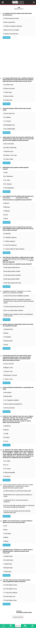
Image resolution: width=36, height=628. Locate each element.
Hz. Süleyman (8, 184)
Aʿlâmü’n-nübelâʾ (8, 159)
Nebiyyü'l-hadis (8, 556)
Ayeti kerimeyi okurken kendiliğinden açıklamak (16, 296)
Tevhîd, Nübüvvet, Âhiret (10, 585)
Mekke (6, 537)
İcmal (6, 215)
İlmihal (6, 333)
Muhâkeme (7, 426)
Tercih (6, 441)
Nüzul (6, 218)
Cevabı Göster (6, 37)
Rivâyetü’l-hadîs (8, 568)
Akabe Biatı (7, 233)
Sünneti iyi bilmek (8, 96)
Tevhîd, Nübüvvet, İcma (10, 589)
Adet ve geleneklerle (9, 22)
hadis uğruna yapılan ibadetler (12, 279)
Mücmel (6, 203)
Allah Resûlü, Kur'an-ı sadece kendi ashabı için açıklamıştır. (16, 500)
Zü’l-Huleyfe (8, 533)
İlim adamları (8, 392)
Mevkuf (6, 430)
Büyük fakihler (8, 396)
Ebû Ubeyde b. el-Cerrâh (10, 375)
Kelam (6, 344)
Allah (6, 172)
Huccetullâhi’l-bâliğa (9, 129)
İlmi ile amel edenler (9, 408)
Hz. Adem (7, 180)
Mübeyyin (7, 211)
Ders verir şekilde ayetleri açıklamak (14, 310)
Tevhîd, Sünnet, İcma (9, 596)
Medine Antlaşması (9, 241)
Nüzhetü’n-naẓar (8, 151)
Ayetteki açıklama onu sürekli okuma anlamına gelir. (18, 491)
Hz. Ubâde (7, 461)
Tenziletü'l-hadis (8, 560)
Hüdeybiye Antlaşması (10, 237)
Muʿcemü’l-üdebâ (9, 144)
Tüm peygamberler (9, 188)
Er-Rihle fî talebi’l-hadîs (10, 147)
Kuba (6, 529)
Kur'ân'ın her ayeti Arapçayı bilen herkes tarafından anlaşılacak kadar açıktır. (17, 511)
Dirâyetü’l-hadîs (8, 341)
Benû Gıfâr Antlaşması (10, 245)
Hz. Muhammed (8, 176)
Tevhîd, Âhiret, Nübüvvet (10, 592)
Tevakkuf (7, 437)
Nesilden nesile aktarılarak (11, 34)
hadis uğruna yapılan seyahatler (12, 275)
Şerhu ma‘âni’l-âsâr (9, 113)
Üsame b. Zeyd (8, 371)
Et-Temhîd (7, 121)
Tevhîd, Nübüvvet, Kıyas (10, 600)
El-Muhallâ (7, 117)
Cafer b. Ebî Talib (9, 364)
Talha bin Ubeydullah (9, 472)
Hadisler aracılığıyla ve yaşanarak (13, 26)
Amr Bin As (7, 476)
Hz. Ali (6, 465)
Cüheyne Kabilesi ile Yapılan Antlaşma (14, 249)
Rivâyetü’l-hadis (8, 329)
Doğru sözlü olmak (9, 88)
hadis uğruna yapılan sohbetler (12, 271)
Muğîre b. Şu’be (8, 367)
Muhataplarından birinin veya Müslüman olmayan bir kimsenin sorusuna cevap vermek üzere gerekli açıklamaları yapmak (19, 301)
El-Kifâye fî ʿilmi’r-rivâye (10, 155)
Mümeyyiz (7, 207)
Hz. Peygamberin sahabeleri (12, 400)
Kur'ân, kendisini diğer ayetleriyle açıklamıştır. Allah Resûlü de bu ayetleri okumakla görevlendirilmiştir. (19, 506)
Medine (6, 541)
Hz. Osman (7, 468)
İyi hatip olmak (8, 100)
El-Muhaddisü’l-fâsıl (9, 125)
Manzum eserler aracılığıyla (11, 30)
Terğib (6, 433)
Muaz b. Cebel (8, 379)
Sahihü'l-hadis (8, 564)
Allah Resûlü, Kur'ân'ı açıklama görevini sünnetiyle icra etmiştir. (18, 495)
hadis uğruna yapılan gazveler (12, 267)
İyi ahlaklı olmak (8, 84)
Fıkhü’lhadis (8, 337)
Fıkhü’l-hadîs (7, 571)
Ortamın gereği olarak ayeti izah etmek (14, 306)
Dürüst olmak (8, 92)
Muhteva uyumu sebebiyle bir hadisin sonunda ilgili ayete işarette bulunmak (18, 315)
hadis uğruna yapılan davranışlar (12, 283)
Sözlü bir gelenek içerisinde (11, 18)
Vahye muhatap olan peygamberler (13, 404)
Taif (5, 526)
